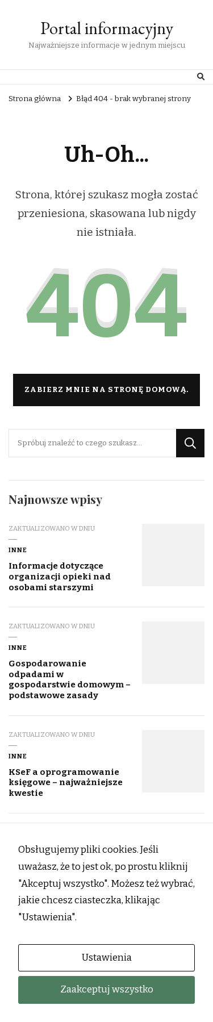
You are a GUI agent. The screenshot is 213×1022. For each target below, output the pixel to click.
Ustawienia (107, 957)
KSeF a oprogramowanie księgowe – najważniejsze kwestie (66, 782)
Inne (18, 550)
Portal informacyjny (106, 28)
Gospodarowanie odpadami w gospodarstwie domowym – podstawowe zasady (70, 679)
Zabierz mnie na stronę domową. (106, 389)
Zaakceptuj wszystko (106, 989)
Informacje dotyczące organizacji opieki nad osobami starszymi (60, 576)
